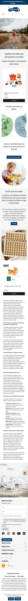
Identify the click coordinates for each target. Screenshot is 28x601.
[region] (14, 85)
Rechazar (11, 599)
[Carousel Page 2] (14, 47)
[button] (24, 2)
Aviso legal (20, 576)
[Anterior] (2, 85)
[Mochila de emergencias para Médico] (14, 80)
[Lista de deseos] (19, 14)
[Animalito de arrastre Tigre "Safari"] (14, 273)
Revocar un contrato (7, 539)
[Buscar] (13, 14)
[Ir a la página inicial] (14, 9)
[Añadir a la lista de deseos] (23, 93)
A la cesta (14, 100)
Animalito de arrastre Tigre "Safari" (12, 286)
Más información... (17, 596)
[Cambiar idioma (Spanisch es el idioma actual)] (25, 15)
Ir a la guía (14, 223)
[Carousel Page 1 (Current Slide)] (11, 47)
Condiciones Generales (13, 573)
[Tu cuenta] (16, 14)
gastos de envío (14, 580)
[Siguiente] (26, 85)
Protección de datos (10, 576)
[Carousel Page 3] (16, 47)
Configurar (17, 599)
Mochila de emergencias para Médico (11, 94)
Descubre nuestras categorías (14, 157)
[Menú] (3, 14)
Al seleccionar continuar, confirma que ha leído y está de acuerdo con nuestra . (14, 520)
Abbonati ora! (5, 529)
